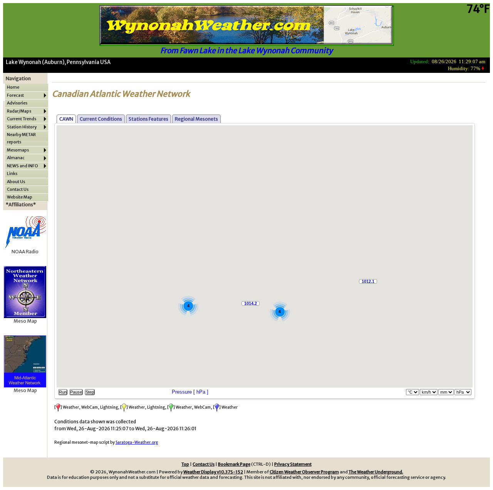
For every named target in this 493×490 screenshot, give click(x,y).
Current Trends (21, 118)
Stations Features (148, 119)
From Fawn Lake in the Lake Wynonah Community (246, 50)
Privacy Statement (293, 464)
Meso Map (25, 321)
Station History (22, 127)
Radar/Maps (19, 111)
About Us (16, 181)
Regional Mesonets (196, 119)
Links (12, 173)
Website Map (19, 197)
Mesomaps (18, 150)
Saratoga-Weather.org (137, 442)
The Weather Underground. (376, 472)
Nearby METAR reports (21, 138)
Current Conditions (101, 119)
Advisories (17, 103)
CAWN (66, 119)
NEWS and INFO (22, 165)
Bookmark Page (234, 464)
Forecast (15, 95)
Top (185, 464)
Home (13, 87)
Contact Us (18, 189)
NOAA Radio (25, 251)
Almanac (16, 157)
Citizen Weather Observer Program (304, 472)
